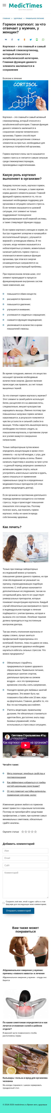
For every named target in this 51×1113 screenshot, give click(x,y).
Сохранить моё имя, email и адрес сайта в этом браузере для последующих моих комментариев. (26, 903)
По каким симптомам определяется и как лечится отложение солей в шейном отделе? (25, 1025)
